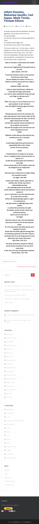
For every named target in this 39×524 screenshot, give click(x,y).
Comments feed (9, 481)
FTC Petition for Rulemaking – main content (17, 286)
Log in (6, 474)
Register (6, 470)
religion (9, 450)
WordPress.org (8, 485)
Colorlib (16, 522)
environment (11, 424)
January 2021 (10, 371)
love (8, 435)
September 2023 (11, 345)
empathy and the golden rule (15, 421)
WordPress (28, 522)
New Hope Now (10, 2)
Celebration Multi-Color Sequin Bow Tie (19, 315)
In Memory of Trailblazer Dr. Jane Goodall (17, 299)
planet (9, 443)
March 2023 (10, 356)
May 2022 (9, 364)
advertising (10, 409)
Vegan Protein (8, 302)
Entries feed (8, 477)
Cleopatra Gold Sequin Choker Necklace (17, 321)
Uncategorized (11, 458)
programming (11, 446)
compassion (10, 413)
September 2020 (11, 379)
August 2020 (10, 382)
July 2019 (9, 393)
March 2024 (10, 342)
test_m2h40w (21, 26)
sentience (10, 454)
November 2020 (11, 375)
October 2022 (10, 360)
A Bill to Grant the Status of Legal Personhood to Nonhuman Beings (19, 290)
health (29, 26)
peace (9, 439)
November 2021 (11, 368)
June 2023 (9, 349)
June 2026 (9, 334)
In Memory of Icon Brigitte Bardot (14, 295)
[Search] (33, 275)
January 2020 (10, 386)
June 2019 (9, 397)
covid (8, 417)
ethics (8, 428)
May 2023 (9, 353)
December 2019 (11, 390)
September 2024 (11, 338)
